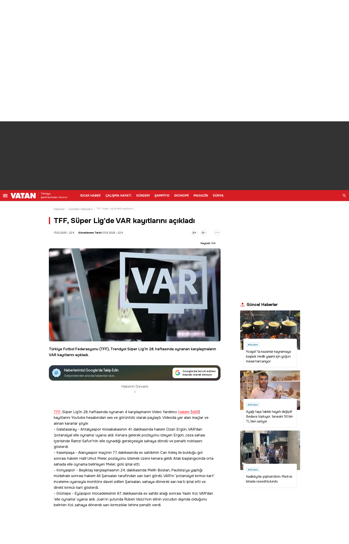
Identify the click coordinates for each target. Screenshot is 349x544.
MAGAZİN (200, 196)
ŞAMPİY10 (162, 196)
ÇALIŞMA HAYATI (118, 196)
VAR (52, 355)
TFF (104, 349)
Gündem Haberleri (81, 209)
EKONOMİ (181, 196)
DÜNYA (218, 196)
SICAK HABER (90, 196)
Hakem (184, 412)
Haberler (59, 209)
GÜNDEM (143, 196)
